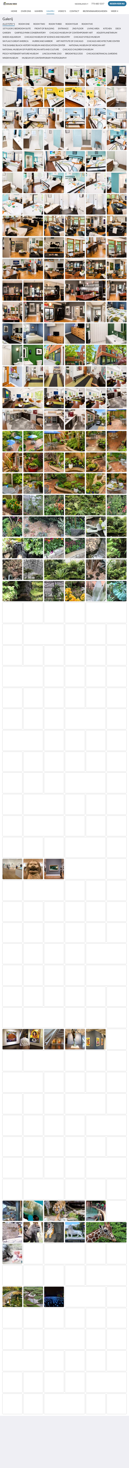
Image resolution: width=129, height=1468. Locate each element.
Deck (118, 28)
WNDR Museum (10, 58)
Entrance (63, 28)
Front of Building (44, 28)
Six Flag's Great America (15, 41)
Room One (24, 24)
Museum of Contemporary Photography (44, 58)
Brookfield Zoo (74, 53)
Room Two (39, 24)
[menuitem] (14, 11)
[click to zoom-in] (12, 75)
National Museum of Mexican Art (87, 45)
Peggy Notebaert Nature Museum (21, 53)
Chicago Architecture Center (103, 41)
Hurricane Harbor (42, 41)
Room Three (55, 24)
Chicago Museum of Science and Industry (47, 37)
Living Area (93, 28)
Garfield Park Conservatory (30, 32)
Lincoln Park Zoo (51, 53)
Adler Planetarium (106, 32)
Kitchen (107, 28)
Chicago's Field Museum (87, 37)
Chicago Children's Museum (78, 49)
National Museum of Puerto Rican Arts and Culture (31, 49)
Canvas (123, 1444)
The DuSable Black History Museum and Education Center (34, 45)
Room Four (72, 24)
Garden (7, 32)
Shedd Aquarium (12, 37)
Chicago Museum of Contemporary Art (71, 32)
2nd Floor (77, 28)
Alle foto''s (9, 24)
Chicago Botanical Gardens (102, 53)
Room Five (87, 24)
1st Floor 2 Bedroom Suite (17, 28)
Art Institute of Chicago (69, 41)
